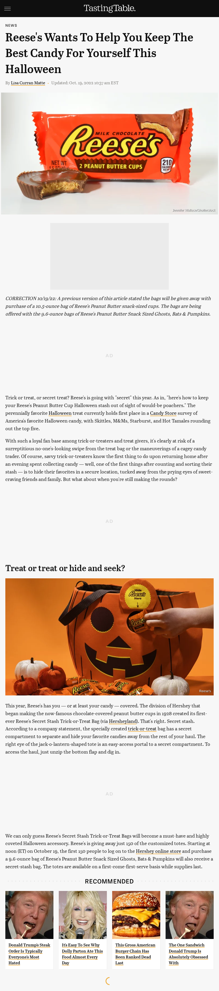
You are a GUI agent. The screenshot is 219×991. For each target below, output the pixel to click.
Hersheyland (122, 721)
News (11, 25)
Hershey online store (158, 850)
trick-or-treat (142, 728)
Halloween (60, 412)
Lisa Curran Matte (28, 82)
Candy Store (163, 412)
